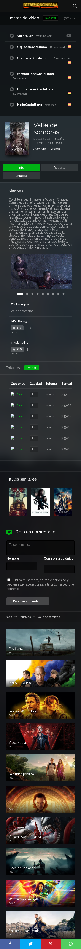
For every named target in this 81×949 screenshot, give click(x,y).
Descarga (31, 367)
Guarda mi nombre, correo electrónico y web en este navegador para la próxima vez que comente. (40, 584)
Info (21, 167)
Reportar (50, 18)
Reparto (60, 167)
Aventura (39, 148)
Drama (55, 148)
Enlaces (21, 176)
